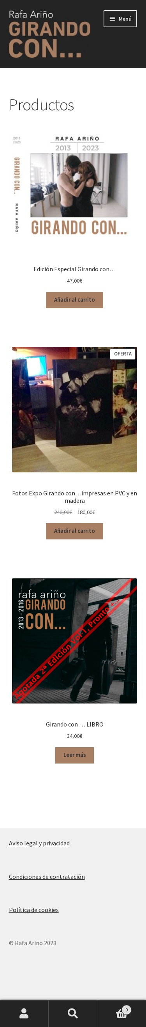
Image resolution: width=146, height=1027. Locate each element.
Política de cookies (34, 910)
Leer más (74, 754)
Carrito (112, 1007)
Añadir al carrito (74, 299)
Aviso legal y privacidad (39, 843)
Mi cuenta (24, 1013)
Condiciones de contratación (47, 876)
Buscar (73, 1013)
